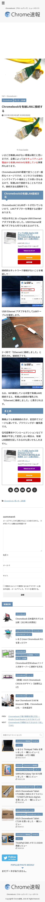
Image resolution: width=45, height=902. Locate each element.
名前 (5, 555)
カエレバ (27, 243)
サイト (5, 575)
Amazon (29, 257)
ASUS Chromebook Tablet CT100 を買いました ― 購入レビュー (29, 821)
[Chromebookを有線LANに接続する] (22, 490)
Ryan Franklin (23, 150)
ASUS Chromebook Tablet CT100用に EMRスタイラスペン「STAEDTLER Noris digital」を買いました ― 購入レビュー (29, 795)
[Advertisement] (22, 40)
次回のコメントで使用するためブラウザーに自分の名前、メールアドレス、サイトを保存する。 (21, 587)
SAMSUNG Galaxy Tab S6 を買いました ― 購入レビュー (29, 775)
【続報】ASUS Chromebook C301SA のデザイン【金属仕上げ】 (29, 683)
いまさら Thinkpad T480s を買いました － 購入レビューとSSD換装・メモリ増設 (29, 752)
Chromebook (9, 501)
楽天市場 (29, 262)
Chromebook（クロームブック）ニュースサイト (22, 894)
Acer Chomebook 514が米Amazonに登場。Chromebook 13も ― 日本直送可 (29, 704)
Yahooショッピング (29, 250)
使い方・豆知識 (19, 501)
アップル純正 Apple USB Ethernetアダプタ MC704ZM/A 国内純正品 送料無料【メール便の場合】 (29, 236)
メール (6, 565)
